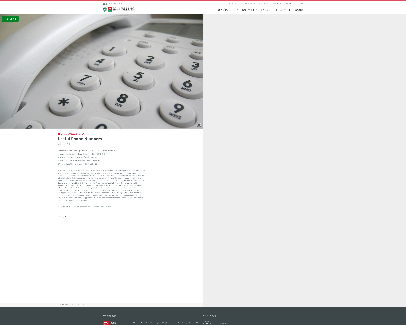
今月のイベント (283, 9)
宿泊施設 (299, 9)
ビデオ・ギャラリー (233, 4)
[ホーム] (58, 305)
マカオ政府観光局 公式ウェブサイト (255, 4)
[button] (277, 4)
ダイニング (266, 9)
